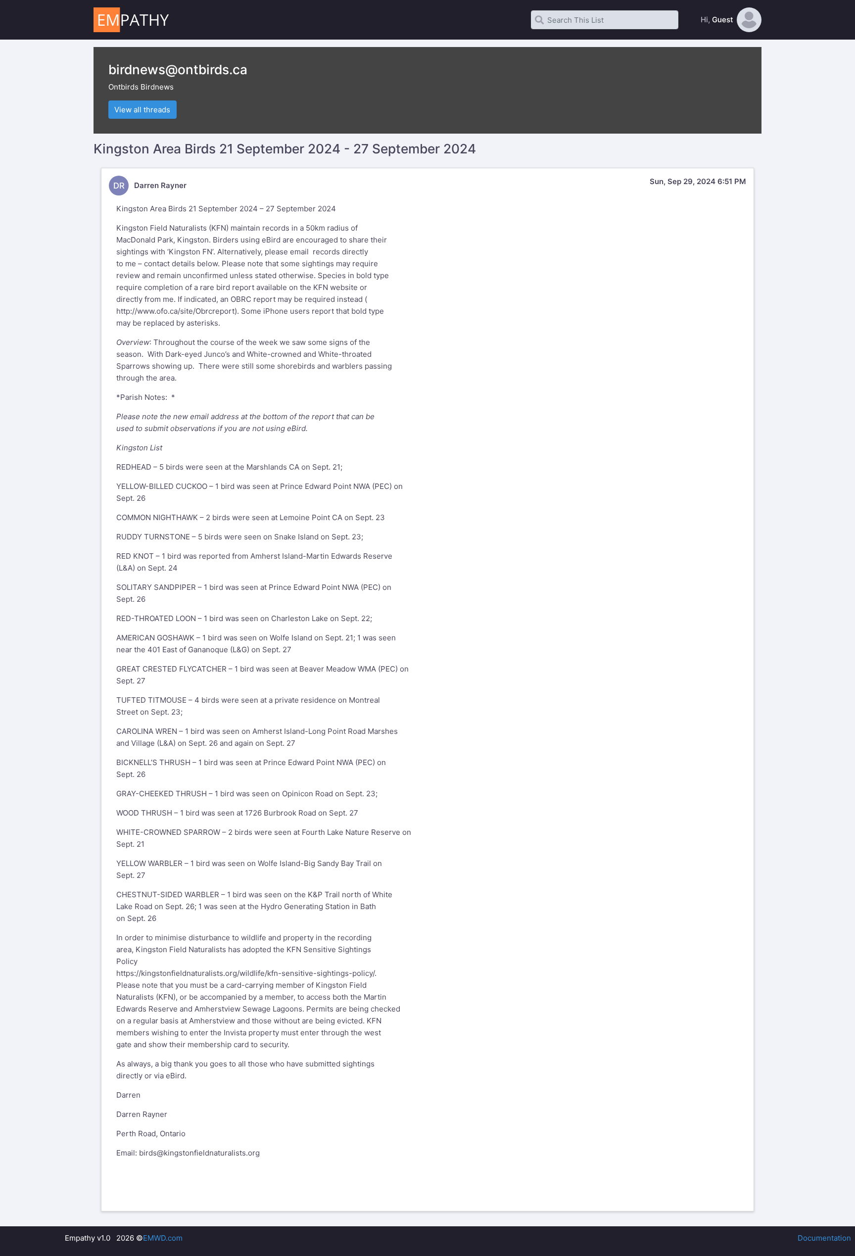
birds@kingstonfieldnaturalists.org (199, 1153)
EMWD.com (163, 1238)
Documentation (824, 1238)
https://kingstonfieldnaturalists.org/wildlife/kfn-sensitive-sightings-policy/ (245, 973)
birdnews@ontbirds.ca (177, 69)
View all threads (142, 109)
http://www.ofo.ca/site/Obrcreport (175, 311)
